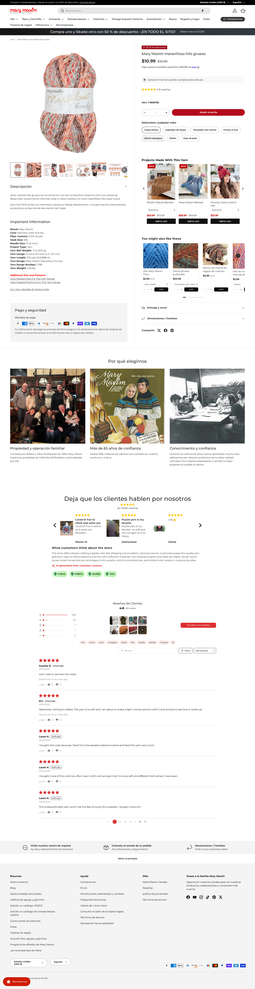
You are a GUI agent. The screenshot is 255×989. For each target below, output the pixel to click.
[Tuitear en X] (159, 330)
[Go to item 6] (123, 630)
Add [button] (161, 289)
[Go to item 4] (142, 620)
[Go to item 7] (133, 630)
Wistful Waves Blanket (160, 202)
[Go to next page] (146, 822)
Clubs (206, 19)
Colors (92, 642)
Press (13, 926)
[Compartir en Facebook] (165, 330)
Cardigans (112, 642)
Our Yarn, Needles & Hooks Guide (29, 289)
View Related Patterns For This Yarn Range (35, 282)
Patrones (98, 19)
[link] (155, 255)
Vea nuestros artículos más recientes (145, 2)
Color (101, 642)
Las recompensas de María (25, 950)
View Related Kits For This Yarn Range (32, 278)
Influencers (42, 25)
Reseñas (148, 888)
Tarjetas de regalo (21, 25)
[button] (202, 11)
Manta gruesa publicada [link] (181, 273)
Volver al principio (127, 858)
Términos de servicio (92, 917)
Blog (13, 888)
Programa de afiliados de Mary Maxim (32, 944)
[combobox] (134, 11)
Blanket (152, 642)
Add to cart (161, 221)
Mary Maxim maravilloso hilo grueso (34, 39)
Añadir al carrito (208, 112)
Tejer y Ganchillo (31, 19)
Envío (83, 888)
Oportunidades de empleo (26, 893)
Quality (142, 642)
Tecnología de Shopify (38, 978)
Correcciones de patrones (25, 921)
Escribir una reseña (198, 625)
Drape (124, 642)
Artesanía (54, 19)
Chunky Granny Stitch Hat (224, 204)
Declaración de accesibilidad (97, 923)
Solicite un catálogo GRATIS (26, 905)
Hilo (12, 19)
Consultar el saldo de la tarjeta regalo (102, 911)
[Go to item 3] (133, 620)
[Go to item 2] (123, 620)
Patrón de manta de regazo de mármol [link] (215, 269)
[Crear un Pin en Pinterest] (172, 330)
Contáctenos (88, 882)
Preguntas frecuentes (93, 899)
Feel (132, 642)
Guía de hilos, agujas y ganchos (28, 938)
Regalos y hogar (190, 19)
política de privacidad (155, 893)
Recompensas (64, 25)
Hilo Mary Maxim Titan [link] (153, 273)
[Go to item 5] (114, 630)
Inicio (12, 39)
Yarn (83, 642)
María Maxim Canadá (155, 882)
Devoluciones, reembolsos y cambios (102, 893)
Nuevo (173, 19)
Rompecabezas (77, 19)
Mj (173, 642)
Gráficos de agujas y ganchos (27, 899)
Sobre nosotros (19, 882)
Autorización (154, 19)
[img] (127, 504)
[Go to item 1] (114, 620)
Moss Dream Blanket (191, 202)
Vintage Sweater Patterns (127, 19)
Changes (164, 642)
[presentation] (144, 188)
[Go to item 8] (142, 630)
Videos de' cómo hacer (93, 905)
